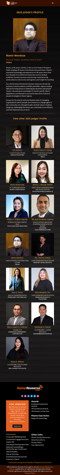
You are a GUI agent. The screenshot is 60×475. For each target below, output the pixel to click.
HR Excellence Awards (39, 409)
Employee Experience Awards (39, 405)
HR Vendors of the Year (40, 411)
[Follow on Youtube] (38, 396)
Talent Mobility (12, 452)
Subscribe (17, 426)
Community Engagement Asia (17, 439)
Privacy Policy (36, 442)
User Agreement (37, 445)
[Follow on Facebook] (22, 396)
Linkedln (29, 462)
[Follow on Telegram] (31, 396)
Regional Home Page (39, 418)
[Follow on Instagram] (25, 396)
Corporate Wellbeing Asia (16, 437)
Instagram (21, 462)
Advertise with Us (38, 440)
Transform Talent (12, 459)
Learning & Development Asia (17, 444)
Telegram (37, 462)
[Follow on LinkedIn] (28, 396)
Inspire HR (10, 442)
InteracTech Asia (12, 454)
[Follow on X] (34, 396)
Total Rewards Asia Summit (16, 457)
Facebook (12, 462)
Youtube (48, 462)
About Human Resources (40, 437)
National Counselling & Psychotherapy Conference (16, 448)
